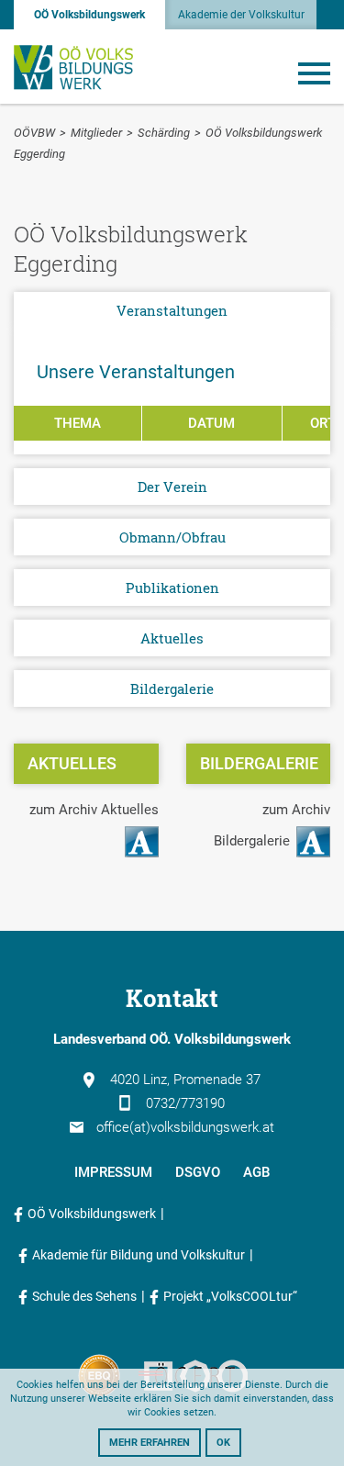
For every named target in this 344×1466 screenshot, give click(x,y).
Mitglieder (96, 133)
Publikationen (172, 587)
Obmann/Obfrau (172, 537)
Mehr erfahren (149, 1443)
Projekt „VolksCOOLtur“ (230, 1296)
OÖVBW (34, 133)
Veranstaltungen (172, 310)
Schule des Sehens (84, 1296)
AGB (256, 1172)
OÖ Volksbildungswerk (89, 14)
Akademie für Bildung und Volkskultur (138, 1255)
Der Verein (172, 486)
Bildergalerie (172, 688)
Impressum (113, 1172)
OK (223, 1443)
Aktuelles (172, 638)
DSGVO (197, 1172)
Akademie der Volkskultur (241, 14)
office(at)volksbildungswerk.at (185, 1127)
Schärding (164, 133)
